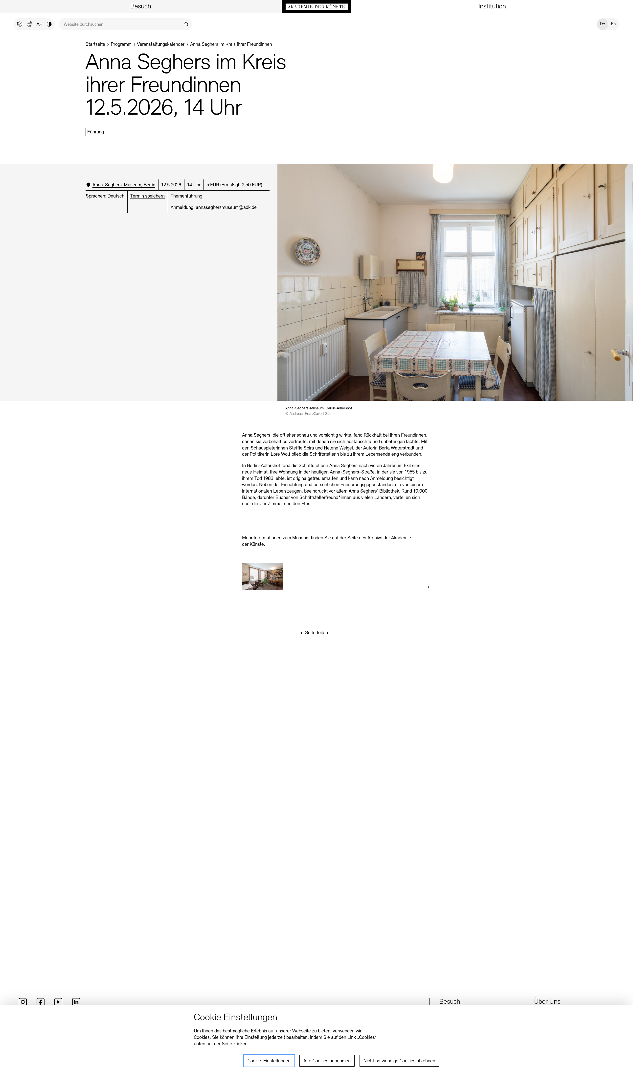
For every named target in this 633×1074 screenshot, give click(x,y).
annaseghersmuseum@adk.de (226, 207)
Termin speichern (147, 196)
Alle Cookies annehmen (327, 1061)
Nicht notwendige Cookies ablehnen (399, 1061)
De (602, 24)
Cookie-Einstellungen (269, 1061)
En (613, 24)
